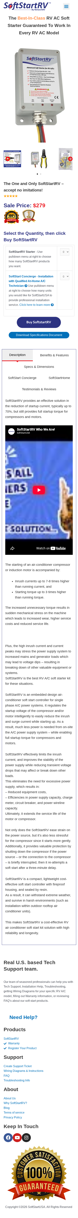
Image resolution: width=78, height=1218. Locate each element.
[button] (66, 6)
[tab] (17, 355)
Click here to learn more (35, 304)
